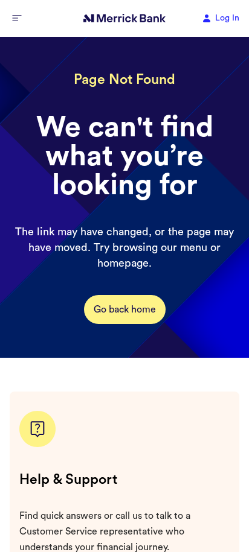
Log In (227, 18)
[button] (17, 18)
